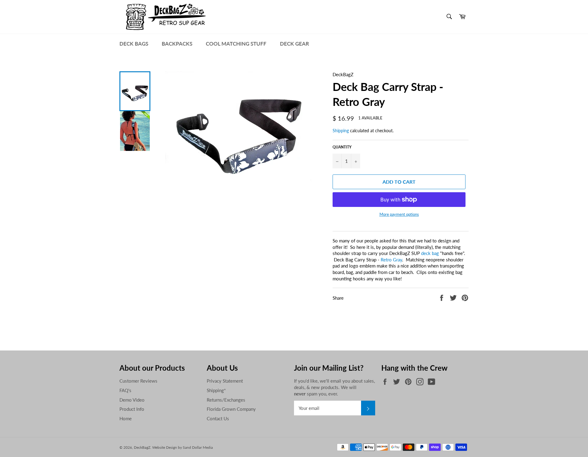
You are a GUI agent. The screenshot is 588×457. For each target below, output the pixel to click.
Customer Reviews (138, 381)
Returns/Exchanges (226, 400)
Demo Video (132, 400)
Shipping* (216, 390)
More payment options (399, 214)
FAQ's (125, 390)
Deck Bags (133, 43)
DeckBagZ (142, 447)
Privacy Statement (225, 381)
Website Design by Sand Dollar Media (182, 447)
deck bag (430, 253)
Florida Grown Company (231, 409)
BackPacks (177, 43)
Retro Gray (391, 259)
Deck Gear (294, 43)
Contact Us (218, 418)
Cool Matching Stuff (236, 43)
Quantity (342, 147)
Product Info (131, 409)
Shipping (341, 130)
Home (125, 418)
